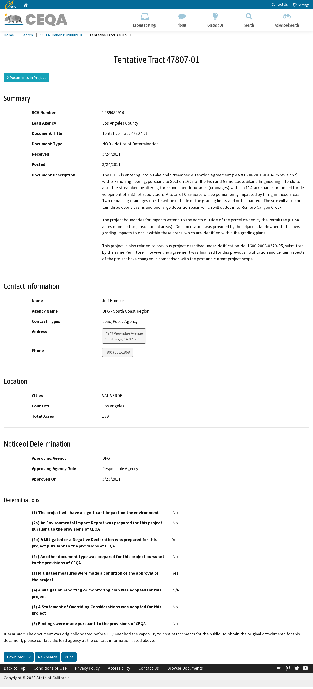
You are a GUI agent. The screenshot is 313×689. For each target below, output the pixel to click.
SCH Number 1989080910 (61, 35)
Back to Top (14, 668)
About (182, 25)
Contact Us (280, 4)
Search (249, 25)
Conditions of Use (50, 668)
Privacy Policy (87, 668)
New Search (47, 657)
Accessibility (119, 668)
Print (69, 657)
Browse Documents (185, 668)
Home (9, 35)
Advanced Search (287, 25)
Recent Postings (144, 25)
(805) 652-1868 (117, 352)
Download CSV (19, 657)
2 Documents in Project (26, 77)
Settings (303, 5)
